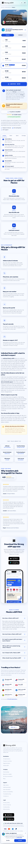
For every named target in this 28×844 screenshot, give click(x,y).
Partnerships (6, 772)
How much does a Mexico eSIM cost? (11, 634)
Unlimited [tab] (20, 35)
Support (5, 782)
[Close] (25, 833)
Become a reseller (7, 774)
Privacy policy (6, 802)
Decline (8, 840)
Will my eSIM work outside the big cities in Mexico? (11, 647)
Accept (20, 840)
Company (5, 769)
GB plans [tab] (8, 35)
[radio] (14, 40)
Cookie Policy (19, 837)
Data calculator (6, 789)
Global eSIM (6, 765)
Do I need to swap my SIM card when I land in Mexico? (12, 640)
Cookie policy (6, 807)
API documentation (7, 776)
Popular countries (7, 761)
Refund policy (6, 809)
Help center (6, 785)
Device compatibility (8, 791)
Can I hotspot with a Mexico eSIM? (11, 652)
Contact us (5, 796)
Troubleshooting (7, 794)
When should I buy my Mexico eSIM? (11, 658)
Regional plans (6, 763)
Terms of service (7, 804)
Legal (4, 800)
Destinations (8, 7)
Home (2, 7)
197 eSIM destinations (12, 699)
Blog (4, 778)
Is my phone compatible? (15, 111)
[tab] (4, 135)
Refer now (13, 727)
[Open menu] (25, 2)
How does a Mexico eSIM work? (10, 618)
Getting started (6, 787)
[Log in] (21, 2)
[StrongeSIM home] (7, 3)
